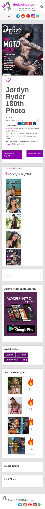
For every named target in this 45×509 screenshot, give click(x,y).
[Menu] (7, 17)
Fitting (24, 359)
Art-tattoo (21, 355)
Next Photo (34, 153)
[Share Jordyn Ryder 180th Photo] (37, 122)
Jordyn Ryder (13, 128)
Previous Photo (9, 155)
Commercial (12, 359)
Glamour (10, 355)
